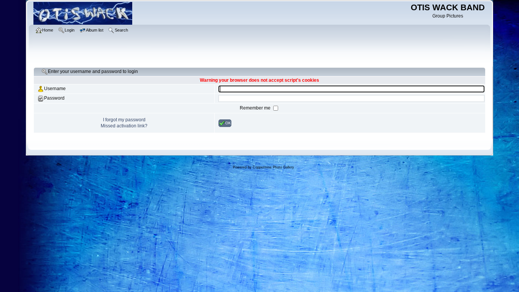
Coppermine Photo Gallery (273, 167)
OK (228, 123)
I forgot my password (124, 119)
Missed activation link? (124, 126)
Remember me (256, 108)
